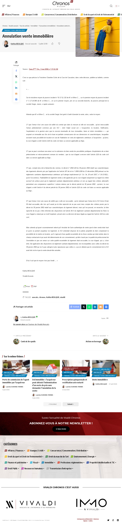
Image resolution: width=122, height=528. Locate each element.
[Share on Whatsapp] (16, 82)
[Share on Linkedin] (16, 88)
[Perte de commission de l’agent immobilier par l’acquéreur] (16, 368)
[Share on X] (16, 76)
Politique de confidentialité (84, 519)
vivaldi (62, 297)
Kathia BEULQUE (17, 44)
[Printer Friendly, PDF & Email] (30, 286)
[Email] (16, 93)
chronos (42, 297)
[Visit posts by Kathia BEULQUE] (16, 318)
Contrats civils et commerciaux (71, 368)
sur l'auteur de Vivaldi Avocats (31, 324)
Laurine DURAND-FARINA (14, 387)
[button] (4, 6)
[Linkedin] (118, 520)
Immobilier (8, 372)
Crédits (91, 520)
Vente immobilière (100, 379)
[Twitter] (108, 520)
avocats (35, 297)
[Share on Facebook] (16, 71)
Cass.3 (31, 69)
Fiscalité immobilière (102, 369)
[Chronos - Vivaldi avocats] (61, 6)
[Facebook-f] (113, 520)
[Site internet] (107, 318)
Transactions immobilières (14, 30)
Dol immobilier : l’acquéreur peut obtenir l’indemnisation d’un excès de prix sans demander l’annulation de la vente (44, 385)
